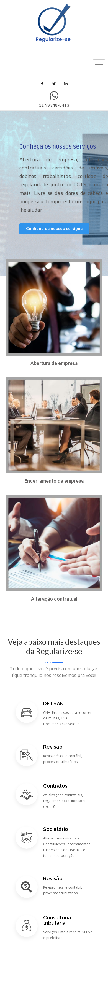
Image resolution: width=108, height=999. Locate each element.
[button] (54, 228)
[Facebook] (42, 84)
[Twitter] (54, 84)
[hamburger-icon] (99, 63)
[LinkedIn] (66, 84)
